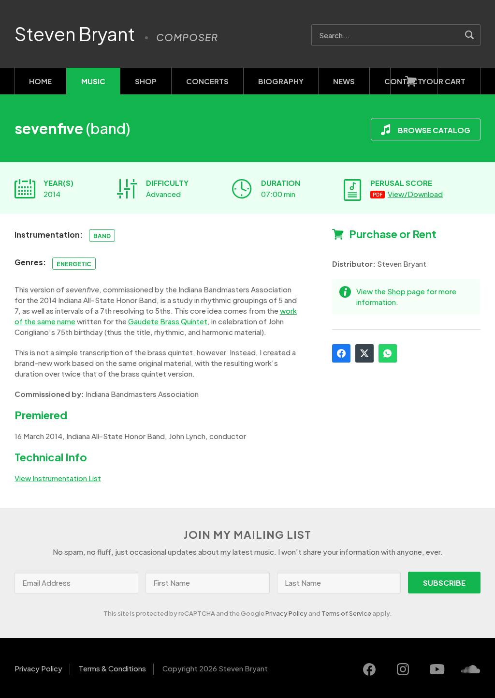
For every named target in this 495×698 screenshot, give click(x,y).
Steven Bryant (75, 34)
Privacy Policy (286, 613)
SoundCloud (471, 669)
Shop (146, 81)
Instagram (403, 669)
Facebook (341, 353)
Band (102, 236)
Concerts (207, 81)
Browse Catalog (434, 130)
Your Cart (444, 81)
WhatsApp (388, 353)
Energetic (74, 264)
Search (469, 35)
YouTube (437, 669)
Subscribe (444, 582)
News (344, 81)
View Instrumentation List (58, 478)
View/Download (415, 193)
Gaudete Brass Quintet (167, 321)
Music (93, 81)
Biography (281, 81)
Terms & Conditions (112, 668)
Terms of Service (346, 613)
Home (40, 81)
